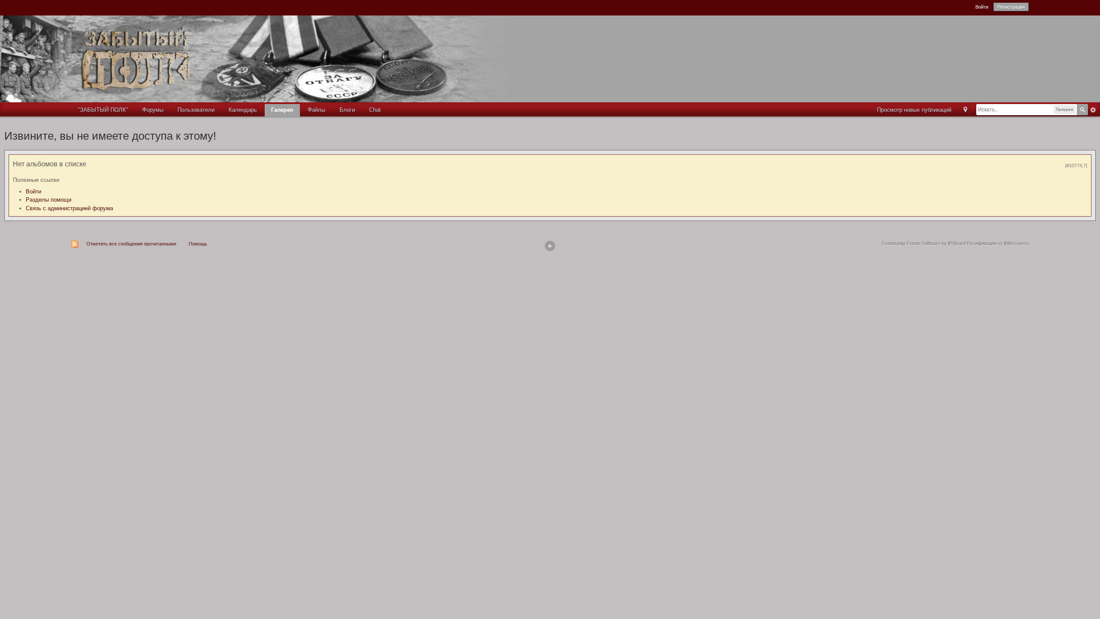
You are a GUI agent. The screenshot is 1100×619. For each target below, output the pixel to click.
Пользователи (195, 110)
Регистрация (1011, 6)
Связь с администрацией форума (69, 208)
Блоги (347, 110)
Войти (981, 6)
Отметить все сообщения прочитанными (131, 243)
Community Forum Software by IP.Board (924, 243)
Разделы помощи (48, 199)
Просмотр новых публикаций (914, 110)
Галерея (282, 110)
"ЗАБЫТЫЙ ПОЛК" (103, 110)
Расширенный (1093, 110)
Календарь (243, 110)
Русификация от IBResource (997, 243)
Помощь (198, 243)
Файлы (316, 110)
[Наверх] (550, 246)
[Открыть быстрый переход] (965, 110)
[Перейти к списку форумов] (271, 58)
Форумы (152, 110)
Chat (375, 110)
